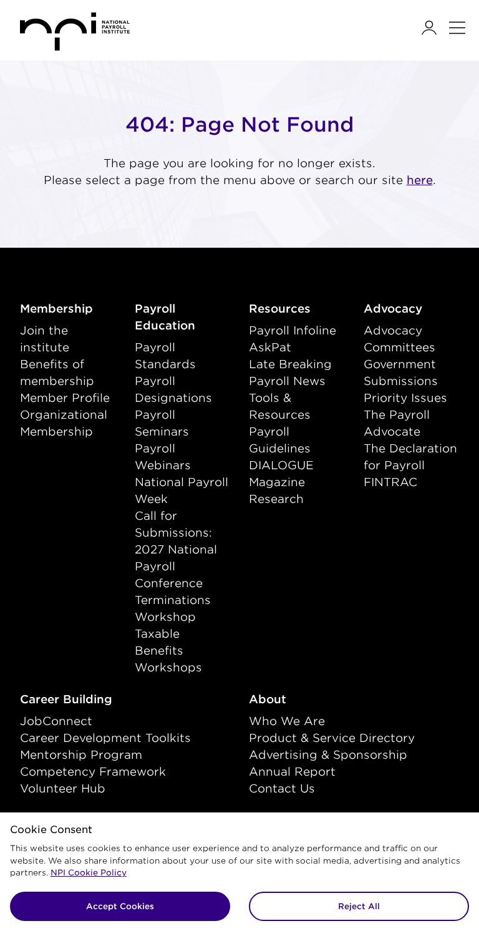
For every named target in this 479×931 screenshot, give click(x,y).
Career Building (92, 699)
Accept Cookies (120, 906)
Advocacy (412, 308)
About (294, 699)
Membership (68, 308)
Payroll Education (183, 317)
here (420, 180)
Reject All (359, 906)
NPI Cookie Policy (89, 872)
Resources (297, 308)
